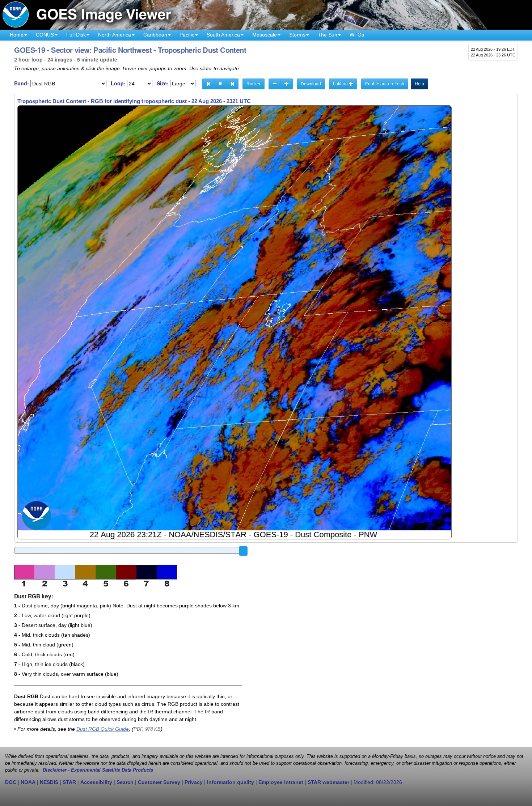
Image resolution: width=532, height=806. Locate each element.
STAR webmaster (328, 782)
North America (114, 35)
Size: (163, 83)
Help (419, 83)
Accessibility (96, 782)
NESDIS (49, 782)
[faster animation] (286, 84)
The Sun (327, 35)
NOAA (28, 782)
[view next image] (232, 84)
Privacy (194, 782)
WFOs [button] (357, 35)
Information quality (230, 782)
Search (125, 782)
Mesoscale (264, 35)
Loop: (118, 83)
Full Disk (76, 35)
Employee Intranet (280, 782)
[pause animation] (220, 84)
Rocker (253, 83)
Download (311, 83)
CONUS (45, 35)
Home (17, 35)
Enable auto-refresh (384, 83)
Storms (297, 35)
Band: (21, 83)
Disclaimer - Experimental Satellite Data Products (98, 770)
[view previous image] (208, 84)
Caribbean (155, 35)
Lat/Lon (341, 83)
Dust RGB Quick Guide (102, 729)
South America (223, 35)
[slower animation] (275, 84)
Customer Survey (159, 782)
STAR (69, 782)
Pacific (187, 35)
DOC (10, 782)
